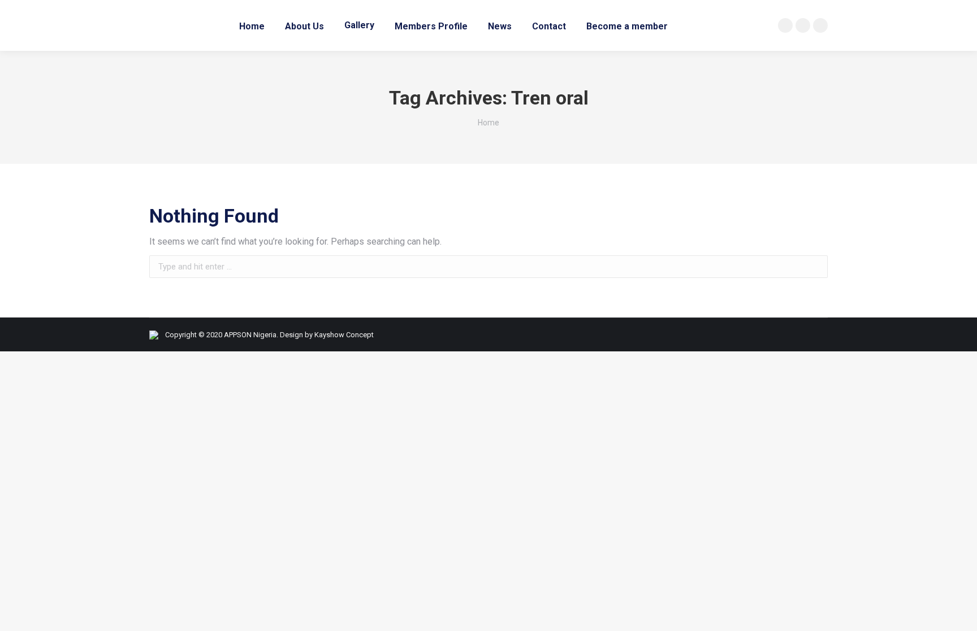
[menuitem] (252, 25)
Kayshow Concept (344, 334)
